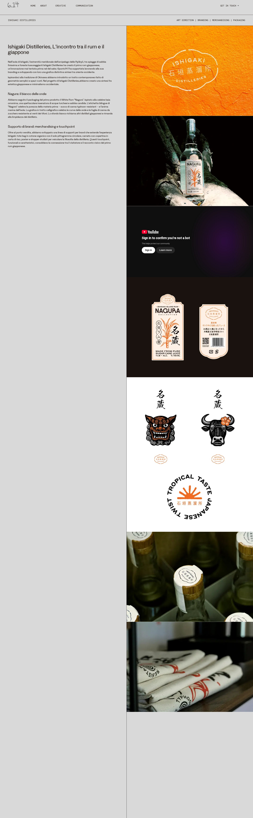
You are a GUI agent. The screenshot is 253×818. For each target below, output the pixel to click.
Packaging (239, 20)
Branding (203, 20)
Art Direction (185, 20)
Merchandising (220, 20)
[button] (33, 6)
